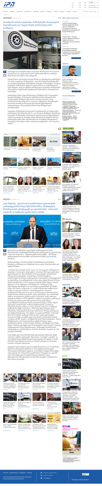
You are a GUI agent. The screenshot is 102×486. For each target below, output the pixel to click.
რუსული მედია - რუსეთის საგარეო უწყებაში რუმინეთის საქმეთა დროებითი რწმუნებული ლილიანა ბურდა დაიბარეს (71, 40)
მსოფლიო (35, 11)
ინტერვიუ (65, 64)
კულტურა (68, 11)
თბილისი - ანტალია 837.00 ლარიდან (9, 168)
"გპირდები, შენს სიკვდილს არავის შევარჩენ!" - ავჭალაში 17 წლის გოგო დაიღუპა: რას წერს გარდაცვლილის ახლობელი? (39, 190)
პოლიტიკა (12, 11)
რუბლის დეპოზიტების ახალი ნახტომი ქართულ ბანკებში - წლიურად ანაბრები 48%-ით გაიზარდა (70, 418)
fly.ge (4, 173)
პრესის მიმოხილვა (68, 96)
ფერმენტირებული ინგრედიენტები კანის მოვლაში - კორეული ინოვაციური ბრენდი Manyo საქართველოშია (53, 427)
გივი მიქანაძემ (51, 256)
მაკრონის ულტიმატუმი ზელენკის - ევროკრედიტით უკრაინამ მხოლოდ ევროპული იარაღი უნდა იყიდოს (70, 148)
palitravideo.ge (6, 192)
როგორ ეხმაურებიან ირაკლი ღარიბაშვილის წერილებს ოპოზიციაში (39, 404)
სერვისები (22, 472)
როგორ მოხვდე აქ (55, 134)
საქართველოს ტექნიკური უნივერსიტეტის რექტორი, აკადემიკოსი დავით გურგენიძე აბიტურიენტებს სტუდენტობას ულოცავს (71, 52)
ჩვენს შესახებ (14, 472)
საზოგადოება (27, 11)
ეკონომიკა (49, 11)
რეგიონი (42, 11)
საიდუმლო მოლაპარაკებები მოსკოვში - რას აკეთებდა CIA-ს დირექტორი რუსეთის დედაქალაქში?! (71, 167)
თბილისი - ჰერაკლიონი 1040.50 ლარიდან (24, 168)
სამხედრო (62, 11)
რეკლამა (29, 472)
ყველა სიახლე (75, 58)
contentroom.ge (6, 430)
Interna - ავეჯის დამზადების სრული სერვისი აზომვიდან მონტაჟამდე (10, 426)
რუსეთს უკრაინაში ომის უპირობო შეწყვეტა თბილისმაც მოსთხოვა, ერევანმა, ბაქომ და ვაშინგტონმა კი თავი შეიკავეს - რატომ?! (71, 210)
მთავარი (5, 11)
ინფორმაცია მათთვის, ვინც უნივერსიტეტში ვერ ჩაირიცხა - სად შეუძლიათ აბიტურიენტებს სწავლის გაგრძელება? (9, 386)
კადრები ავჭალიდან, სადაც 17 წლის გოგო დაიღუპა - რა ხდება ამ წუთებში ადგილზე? (9, 188)
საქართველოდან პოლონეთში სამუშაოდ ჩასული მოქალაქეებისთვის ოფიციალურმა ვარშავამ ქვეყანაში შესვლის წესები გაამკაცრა (53, 407)
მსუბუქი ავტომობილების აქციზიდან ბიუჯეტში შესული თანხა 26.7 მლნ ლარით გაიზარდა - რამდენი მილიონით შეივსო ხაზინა (9, 406)
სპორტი (56, 11)
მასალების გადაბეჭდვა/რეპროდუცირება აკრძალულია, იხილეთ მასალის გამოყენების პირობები (17, 477)
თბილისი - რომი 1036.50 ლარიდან (53, 168)
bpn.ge (73, 2)
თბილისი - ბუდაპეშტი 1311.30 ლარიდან (38, 168)
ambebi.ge (5, 389)
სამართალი (19, 11)
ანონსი (74, 11)
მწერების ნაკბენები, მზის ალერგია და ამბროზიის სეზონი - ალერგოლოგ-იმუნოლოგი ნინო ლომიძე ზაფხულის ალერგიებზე (24, 427)
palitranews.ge (36, 408)
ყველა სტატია (75, 91)
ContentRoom (57, 413)
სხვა (5, 14)
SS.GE (5, 134)
